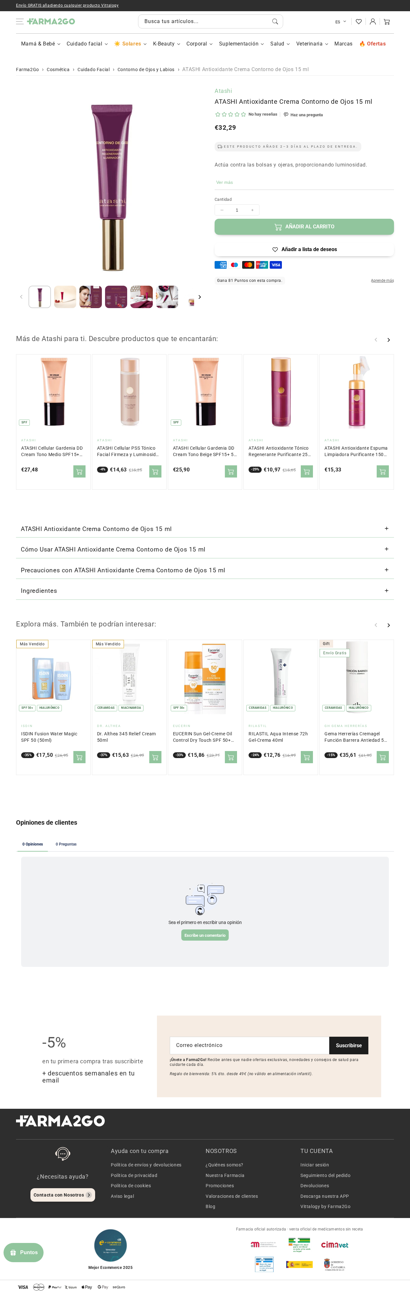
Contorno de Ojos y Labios (146, 69)
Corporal (196, 44)
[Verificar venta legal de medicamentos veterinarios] (264, 1264)
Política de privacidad (134, 1175)
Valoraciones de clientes (232, 1196)
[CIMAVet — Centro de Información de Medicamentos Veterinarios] (334, 1244)
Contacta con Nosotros (59, 1194)
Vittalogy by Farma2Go (325, 1206)
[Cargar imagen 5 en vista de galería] (141, 297)
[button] (387, 21)
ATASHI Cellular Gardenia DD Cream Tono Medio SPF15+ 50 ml (52, 451)
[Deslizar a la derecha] (199, 296)
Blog (210, 1206)
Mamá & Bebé (38, 44)
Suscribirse (349, 1045)
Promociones (220, 1185)
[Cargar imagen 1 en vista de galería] (40, 297)
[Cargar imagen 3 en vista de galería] (90, 297)
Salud (277, 44)
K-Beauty (164, 44)
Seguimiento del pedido (325, 1175)
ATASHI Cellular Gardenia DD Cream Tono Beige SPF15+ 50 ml (205, 451)
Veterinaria (309, 44)
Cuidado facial (84, 44)
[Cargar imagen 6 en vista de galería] (167, 297)
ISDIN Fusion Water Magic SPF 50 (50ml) (49, 737)
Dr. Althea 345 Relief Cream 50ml (126, 737)
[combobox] (210, 21)
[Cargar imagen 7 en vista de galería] (192, 297)
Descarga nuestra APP (324, 1196)
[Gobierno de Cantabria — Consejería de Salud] (334, 1264)
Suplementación (238, 44)
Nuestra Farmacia (225, 1175)
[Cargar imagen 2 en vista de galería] (65, 297)
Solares (131, 44)
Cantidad (223, 199)
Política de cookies (131, 1185)
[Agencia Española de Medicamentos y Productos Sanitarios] (264, 1244)
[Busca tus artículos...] (275, 21)
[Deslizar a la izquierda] (21, 296)
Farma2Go (27, 69)
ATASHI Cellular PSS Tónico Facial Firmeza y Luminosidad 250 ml (129, 451)
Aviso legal (122, 1196)
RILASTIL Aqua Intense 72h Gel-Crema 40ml (278, 737)
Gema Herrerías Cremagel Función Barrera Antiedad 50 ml (355, 737)
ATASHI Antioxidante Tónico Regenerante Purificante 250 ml (279, 451)
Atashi (223, 90)
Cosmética (58, 69)
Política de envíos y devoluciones (146, 1164)
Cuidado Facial (94, 69)
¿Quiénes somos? (224, 1164)
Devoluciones (314, 1185)
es (337, 22)
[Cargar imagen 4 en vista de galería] (116, 297)
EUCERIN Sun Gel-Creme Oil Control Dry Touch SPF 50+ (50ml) (202, 737)
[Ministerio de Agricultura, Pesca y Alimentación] (299, 1264)
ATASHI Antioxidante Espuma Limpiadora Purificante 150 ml (356, 451)
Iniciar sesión (314, 1164)
